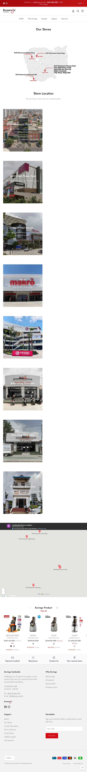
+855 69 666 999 (13, 693)
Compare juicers (51, 687)
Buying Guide (50, 683)
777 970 (29, 188)
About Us (64, 19)
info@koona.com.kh (39, 2)
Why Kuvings (32, 19)
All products (50, 680)
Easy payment (9, 740)
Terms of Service (10, 729)
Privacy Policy (9, 733)
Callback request (10, 737)
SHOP (21, 19)
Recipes (44, 19)
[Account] (72, 11)
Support (54, 19)
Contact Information (11, 726)
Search (6, 719)
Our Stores (8, 722)
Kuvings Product (43, 607)
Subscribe (51, 735)
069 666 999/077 (19, 188)
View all (43, 611)
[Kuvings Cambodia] (9, 11)
